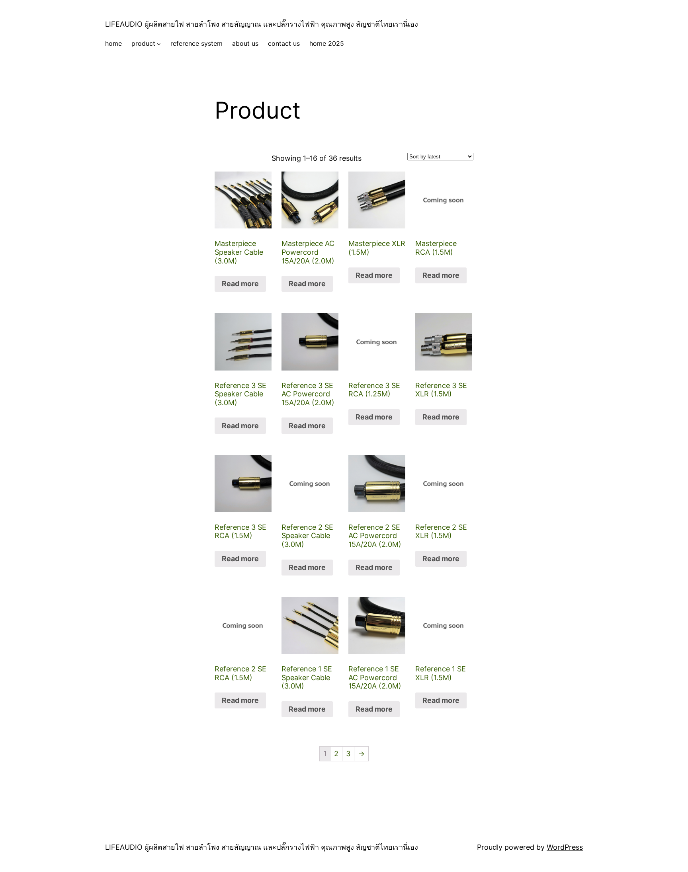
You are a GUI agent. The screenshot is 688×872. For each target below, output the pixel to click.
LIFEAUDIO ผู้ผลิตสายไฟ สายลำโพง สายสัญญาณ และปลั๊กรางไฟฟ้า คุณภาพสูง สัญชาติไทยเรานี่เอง (261, 24)
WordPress (565, 847)
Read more (240, 283)
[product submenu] (159, 44)
